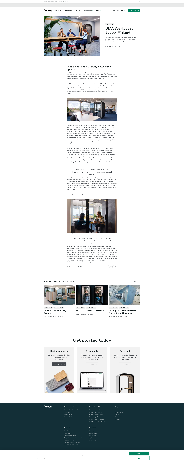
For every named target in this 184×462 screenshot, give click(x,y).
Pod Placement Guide (70, 435)
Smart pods (58, 10)
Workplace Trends (69, 440)
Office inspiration (58, 307)
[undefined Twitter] (112, 266)
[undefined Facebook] (109, 266)
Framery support (94, 440)
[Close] (139, 2)
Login (113, 10)
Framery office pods (96, 246)
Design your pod (134, 10)
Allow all (139, 453)
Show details (40, 458)
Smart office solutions (95, 407)
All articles (137, 281)
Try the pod (126, 364)
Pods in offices (109, 24)
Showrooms (92, 435)
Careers (117, 414)
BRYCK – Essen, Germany (90, 311)
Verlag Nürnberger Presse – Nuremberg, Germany (123, 312)
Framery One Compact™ (71, 410)
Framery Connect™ (94, 410)
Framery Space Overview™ (97, 419)
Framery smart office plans (97, 421)
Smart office (68, 10)
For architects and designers (72, 442)
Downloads (67, 431)
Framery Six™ (68, 417)
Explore (78, 10)
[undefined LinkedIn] (116, 266)
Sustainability (119, 412)
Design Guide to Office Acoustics (73, 437)
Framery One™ (68, 412)
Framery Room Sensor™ (96, 412)
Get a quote (93, 364)
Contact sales (93, 433)
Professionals (88, 10)
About (97, 10)
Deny (139, 458)
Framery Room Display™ (96, 414)
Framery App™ (93, 417)
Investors (136, 5)
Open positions (119, 417)
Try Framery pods (94, 437)
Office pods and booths (71, 407)
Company (117, 407)
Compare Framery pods (71, 444)
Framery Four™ (68, 414)
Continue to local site (63, 1)
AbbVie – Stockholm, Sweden (55, 312)
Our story (117, 410)
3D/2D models (68, 433)
